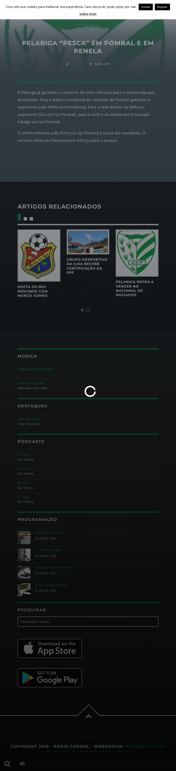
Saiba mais (88, 14)
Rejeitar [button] (162, 7)
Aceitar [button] (145, 7)
